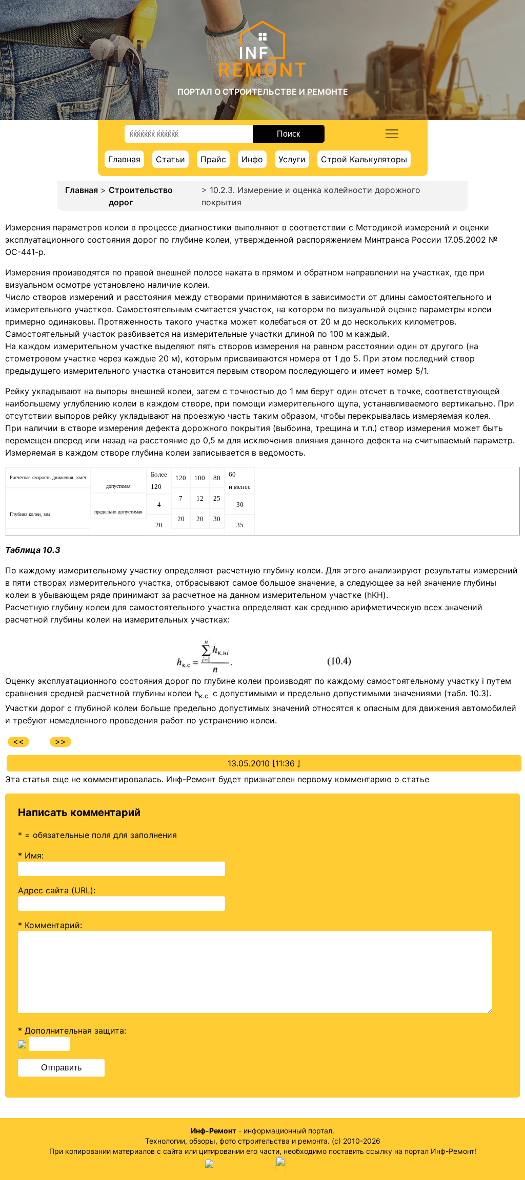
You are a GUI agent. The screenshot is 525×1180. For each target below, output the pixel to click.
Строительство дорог (141, 196)
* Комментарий (49, 925)
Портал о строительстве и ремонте (262, 92)
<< (18, 741)
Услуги (292, 159)
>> (60, 741)
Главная (124, 159)
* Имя (30, 855)
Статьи (170, 159)
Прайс (213, 159)
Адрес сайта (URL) (55, 890)
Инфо (252, 159)
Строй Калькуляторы (364, 159)
